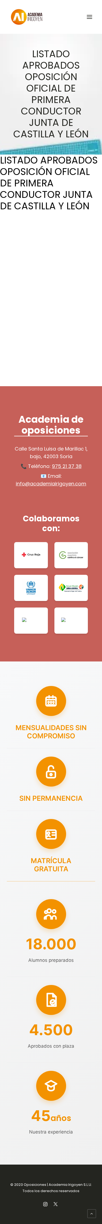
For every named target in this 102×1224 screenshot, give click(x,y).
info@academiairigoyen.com (51, 483)
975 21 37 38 (67, 466)
